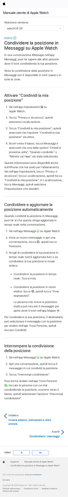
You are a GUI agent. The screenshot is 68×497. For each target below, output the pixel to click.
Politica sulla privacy (11, 488)
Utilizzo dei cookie (11, 491)
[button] (10, 38)
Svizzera (6, 480)
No (40, 453)
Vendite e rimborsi (49, 488)
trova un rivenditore (33, 474)
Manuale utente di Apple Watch (26, 13)
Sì (21, 453)
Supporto (14, 462)
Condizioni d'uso (31, 488)
